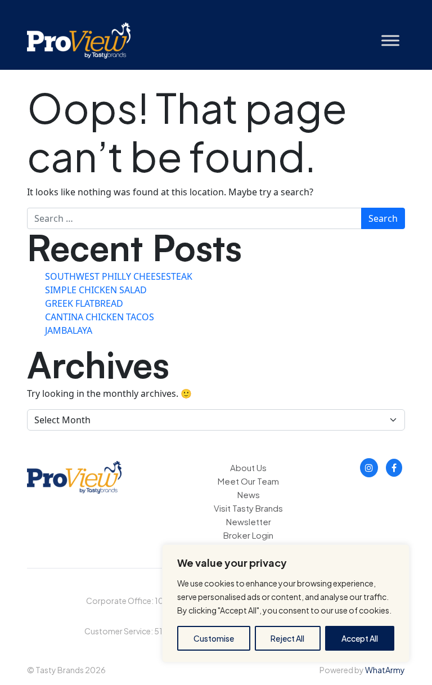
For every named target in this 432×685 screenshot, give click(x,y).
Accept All (359, 638)
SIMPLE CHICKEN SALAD (96, 290)
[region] (286, 603)
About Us (248, 467)
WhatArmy (385, 670)
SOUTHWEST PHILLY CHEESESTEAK (118, 276)
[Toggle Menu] (390, 40)
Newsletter (248, 521)
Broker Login (248, 535)
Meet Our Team (248, 481)
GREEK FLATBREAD (84, 303)
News (248, 494)
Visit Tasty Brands (248, 508)
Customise (214, 638)
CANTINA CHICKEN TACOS (99, 317)
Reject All (287, 638)
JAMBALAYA (68, 330)
